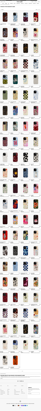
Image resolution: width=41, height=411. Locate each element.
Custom (3, 3)
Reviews (8, 394)
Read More (1, 378)
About (21, 389)
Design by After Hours (31, 403)
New (8, 3)
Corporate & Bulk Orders (16, 394)
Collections (26, 3)
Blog (21, 390)
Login (14, 389)
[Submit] (39, 393)
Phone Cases (22, 3)
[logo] (19, 1)
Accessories (34, 3)
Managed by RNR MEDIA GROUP (24, 403)
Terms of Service (17, 403)
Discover (38, 3)
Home (1, 4)
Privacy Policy (13, 403)
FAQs (7, 390)
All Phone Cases (2, 390)
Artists (14, 3)
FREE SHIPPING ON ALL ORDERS (3, 0)
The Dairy (9, 403)
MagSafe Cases (18, 3)
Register (15, 390)
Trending (6, 3)
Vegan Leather (30, 3)
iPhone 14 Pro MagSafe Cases (5, 4)
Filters (2, 9)
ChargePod (11, 3)
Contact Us (8, 389)
